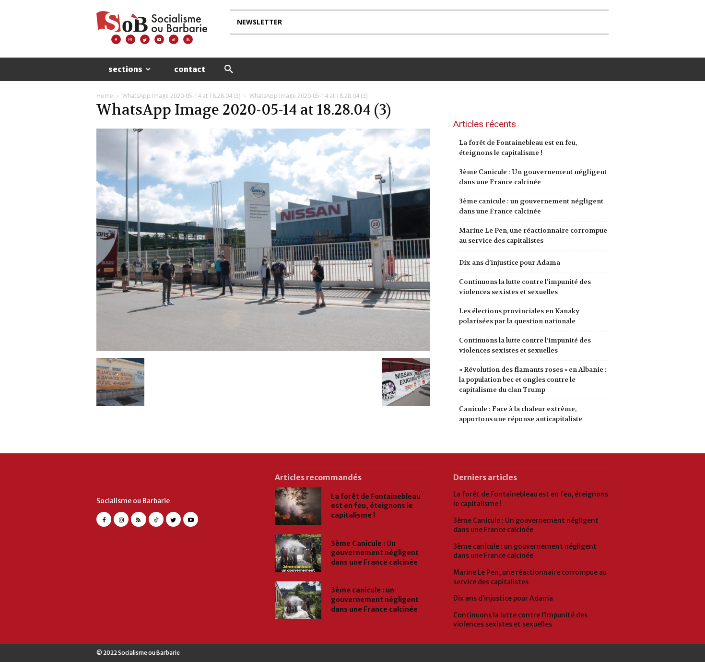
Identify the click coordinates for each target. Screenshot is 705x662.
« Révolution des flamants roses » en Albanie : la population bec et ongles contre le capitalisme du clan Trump (533, 379)
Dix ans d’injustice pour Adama (509, 262)
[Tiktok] (173, 39)
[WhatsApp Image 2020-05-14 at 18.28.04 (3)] (263, 348)
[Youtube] (159, 39)
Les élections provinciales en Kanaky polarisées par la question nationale (519, 316)
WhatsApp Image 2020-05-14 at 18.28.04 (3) (181, 96)
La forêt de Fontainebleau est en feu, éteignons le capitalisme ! (518, 147)
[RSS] (188, 39)
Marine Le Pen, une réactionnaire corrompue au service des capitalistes (533, 235)
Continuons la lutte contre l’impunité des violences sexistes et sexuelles (525, 286)
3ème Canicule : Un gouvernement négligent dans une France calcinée (533, 176)
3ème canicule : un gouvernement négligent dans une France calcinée (531, 206)
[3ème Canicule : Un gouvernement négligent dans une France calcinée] (298, 553)
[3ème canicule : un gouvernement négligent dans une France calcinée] (298, 600)
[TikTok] (156, 519)
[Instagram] (130, 39)
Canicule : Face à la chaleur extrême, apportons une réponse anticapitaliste (520, 413)
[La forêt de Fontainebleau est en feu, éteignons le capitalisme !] (298, 506)
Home (104, 96)
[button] (228, 69)
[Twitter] (145, 39)
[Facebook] (116, 39)
